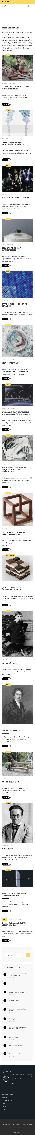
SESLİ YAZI (12, 555)
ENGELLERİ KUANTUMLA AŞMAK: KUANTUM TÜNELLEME (14, 894)
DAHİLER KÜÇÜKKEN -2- (11, 731)
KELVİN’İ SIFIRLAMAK (10, 363)
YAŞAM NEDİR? (7, 849)
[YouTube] (32, 6)
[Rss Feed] (22, 6)
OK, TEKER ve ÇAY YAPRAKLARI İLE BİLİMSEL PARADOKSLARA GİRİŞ (15, 533)
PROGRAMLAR (5, 1098)
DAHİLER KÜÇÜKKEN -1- (11, 782)
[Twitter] (25, 6)
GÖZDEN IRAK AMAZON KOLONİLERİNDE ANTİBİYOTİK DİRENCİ (17, 88)
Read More (6, 104)
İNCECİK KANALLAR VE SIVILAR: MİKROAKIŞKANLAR (14, 924)
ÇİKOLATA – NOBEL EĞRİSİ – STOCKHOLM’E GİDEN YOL (12, 589)
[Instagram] (29, 6)
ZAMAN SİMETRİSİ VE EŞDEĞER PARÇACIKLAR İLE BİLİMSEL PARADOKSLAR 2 (14, 470)
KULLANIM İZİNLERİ (7, 1101)
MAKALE (8, 110)
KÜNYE (3, 1103)
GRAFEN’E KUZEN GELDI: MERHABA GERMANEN (15, 305)
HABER (7, 54)
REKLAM (4, 1106)
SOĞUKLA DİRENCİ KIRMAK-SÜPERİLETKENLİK (12, 249)
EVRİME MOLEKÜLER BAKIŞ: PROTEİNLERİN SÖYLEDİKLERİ (13, 143)
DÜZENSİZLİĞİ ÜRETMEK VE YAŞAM (15, 198)
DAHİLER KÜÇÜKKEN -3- (11, 663)
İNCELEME (8, 803)
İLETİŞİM (4, 1109)
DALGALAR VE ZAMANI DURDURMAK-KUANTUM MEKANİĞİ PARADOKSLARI (16, 413)
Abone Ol (14, 1083)
